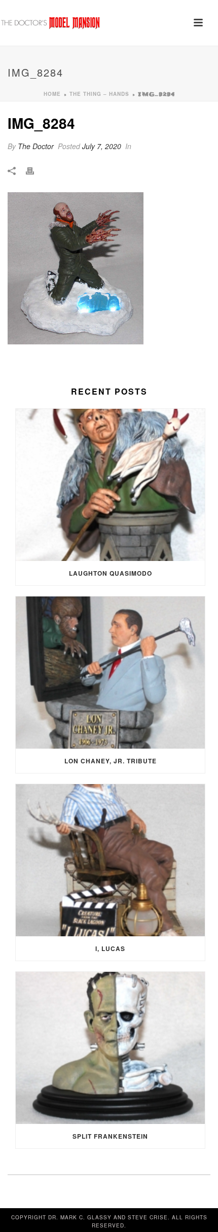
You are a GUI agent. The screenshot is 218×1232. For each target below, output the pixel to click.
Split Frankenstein (110, 1136)
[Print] (35, 170)
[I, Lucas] (110, 860)
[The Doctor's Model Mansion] (50, 23)
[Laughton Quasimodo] (110, 485)
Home (52, 93)
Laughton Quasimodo (110, 573)
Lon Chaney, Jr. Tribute (110, 760)
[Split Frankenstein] (110, 1048)
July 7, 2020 (101, 146)
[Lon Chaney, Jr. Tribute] (110, 672)
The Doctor (36, 146)
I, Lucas (110, 948)
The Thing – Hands (99, 93)
